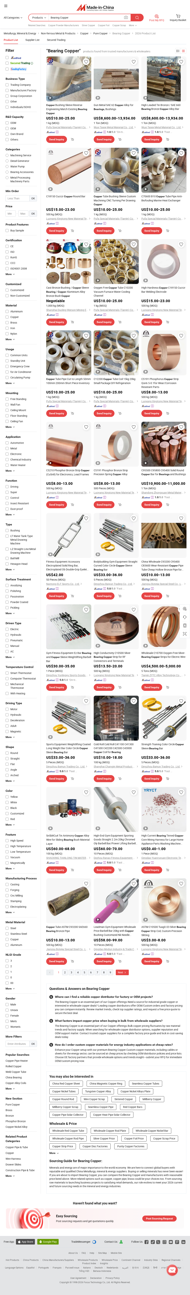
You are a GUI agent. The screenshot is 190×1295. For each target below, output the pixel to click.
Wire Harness (13, 1158)
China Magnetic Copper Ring (106, 1083)
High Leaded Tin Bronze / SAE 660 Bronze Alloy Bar (161, 107)
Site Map (102, 1252)
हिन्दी (155, 1267)
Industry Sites (151, 1259)
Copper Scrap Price (164, 1138)
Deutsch (99, 1267)
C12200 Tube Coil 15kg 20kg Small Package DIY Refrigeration (114, 381)
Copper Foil (103, 25)
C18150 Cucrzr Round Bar (65, 196)
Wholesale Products (88, 1259)
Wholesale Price (110, 1259)
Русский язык (72, 1267)
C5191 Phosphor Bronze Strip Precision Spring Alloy (111, 472)
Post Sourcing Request (159, 1218)
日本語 (146, 1267)
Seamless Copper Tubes (145, 1083)
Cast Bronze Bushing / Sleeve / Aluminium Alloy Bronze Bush (67, 292)
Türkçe (178, 1267)
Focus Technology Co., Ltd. (97, 1282)
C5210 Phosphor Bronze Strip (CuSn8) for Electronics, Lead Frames (67, 472)
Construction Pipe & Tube (20, 1170)
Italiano (87, 1267)
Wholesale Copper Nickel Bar (152, 1130)
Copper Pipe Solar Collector (67, 1114)
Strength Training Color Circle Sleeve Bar (162, 746)
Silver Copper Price (104, 1138)
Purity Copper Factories (130, 1146)
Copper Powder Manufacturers (63, 25)
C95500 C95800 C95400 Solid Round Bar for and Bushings (163, 472)
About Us (73, 1252)
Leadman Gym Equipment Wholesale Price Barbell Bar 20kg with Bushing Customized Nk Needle (115, 931)
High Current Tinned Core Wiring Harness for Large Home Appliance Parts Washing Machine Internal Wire (162, 839)
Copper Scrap (119, 25)
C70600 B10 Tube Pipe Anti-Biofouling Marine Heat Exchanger (161, 198)
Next (121, 972)
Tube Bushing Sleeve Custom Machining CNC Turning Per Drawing (115, 200)
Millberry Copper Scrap (65, 1107)
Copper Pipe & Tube (17, 1147)
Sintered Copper (123, 1099)
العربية (125, 1267)
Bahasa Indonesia (102, 1270)
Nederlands (112, 1267)
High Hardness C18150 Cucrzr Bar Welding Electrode (163, 289)
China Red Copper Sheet (66, 1083)
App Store (25, 1241)
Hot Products (12, 1259)
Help (92, 1252)
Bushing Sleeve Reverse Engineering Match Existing (66, 109)
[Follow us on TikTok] (153, 1241)
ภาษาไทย (166, 1267)
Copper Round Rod (63, 1099)
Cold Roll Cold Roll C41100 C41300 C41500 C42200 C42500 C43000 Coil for (114, 748)
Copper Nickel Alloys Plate (135, 1091)
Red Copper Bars (132, 1107)
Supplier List (32, 40)
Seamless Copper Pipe (100, 1107)
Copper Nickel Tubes (64, 1091)
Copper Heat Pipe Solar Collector (111, 1114)
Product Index (89, 1263)
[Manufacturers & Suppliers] (95, 7)
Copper (10, 1153)
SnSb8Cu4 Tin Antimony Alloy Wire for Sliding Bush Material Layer (68, 839)
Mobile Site (116, 1252)
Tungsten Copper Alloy (98, 1091)
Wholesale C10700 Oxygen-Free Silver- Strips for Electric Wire (163, 655)
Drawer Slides (13, 1164)
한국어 (135, 1267)
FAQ (84, 1252)
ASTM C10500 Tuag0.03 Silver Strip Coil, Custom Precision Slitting (163, 931)
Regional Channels (171, 1259)
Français (57, 1267)
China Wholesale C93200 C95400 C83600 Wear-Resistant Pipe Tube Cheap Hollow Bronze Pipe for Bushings (162, 565)
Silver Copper (88, 25)
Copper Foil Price (134, 1138)
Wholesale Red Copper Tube (68, 1130)
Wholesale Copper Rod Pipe (68, 1138)
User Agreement (78, 1277)
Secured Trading (56, 40)
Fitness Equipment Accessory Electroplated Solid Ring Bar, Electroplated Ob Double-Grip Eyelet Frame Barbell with (67, 565)
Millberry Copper (151, 1099)
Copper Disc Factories (95, 1146)
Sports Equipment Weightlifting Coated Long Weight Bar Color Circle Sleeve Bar (68, 748)
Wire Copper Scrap (94, 1099)
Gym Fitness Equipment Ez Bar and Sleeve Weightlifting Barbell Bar (68, 657)
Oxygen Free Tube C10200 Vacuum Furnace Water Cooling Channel (113, 291)
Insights (104, 1263)
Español (30, 1267)
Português (43, 1267)
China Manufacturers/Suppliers (58, 1259)
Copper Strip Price (62, 1146)
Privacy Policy (113, 1277)
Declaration (96, 1277)
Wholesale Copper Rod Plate (110, 1130)
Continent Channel (131, 1259)
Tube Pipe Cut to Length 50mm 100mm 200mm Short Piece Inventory (68, 381)
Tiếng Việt (84, 1270)
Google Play (48, 1241)
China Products (31, 1259)
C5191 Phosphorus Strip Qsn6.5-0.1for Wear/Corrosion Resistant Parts (160, 383)
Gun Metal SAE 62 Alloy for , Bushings (113, 107)
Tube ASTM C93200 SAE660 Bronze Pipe (67, 929)
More (52, 1153)
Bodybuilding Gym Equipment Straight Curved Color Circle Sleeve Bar (115, 565)
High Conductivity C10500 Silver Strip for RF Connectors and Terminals (112, 657)
